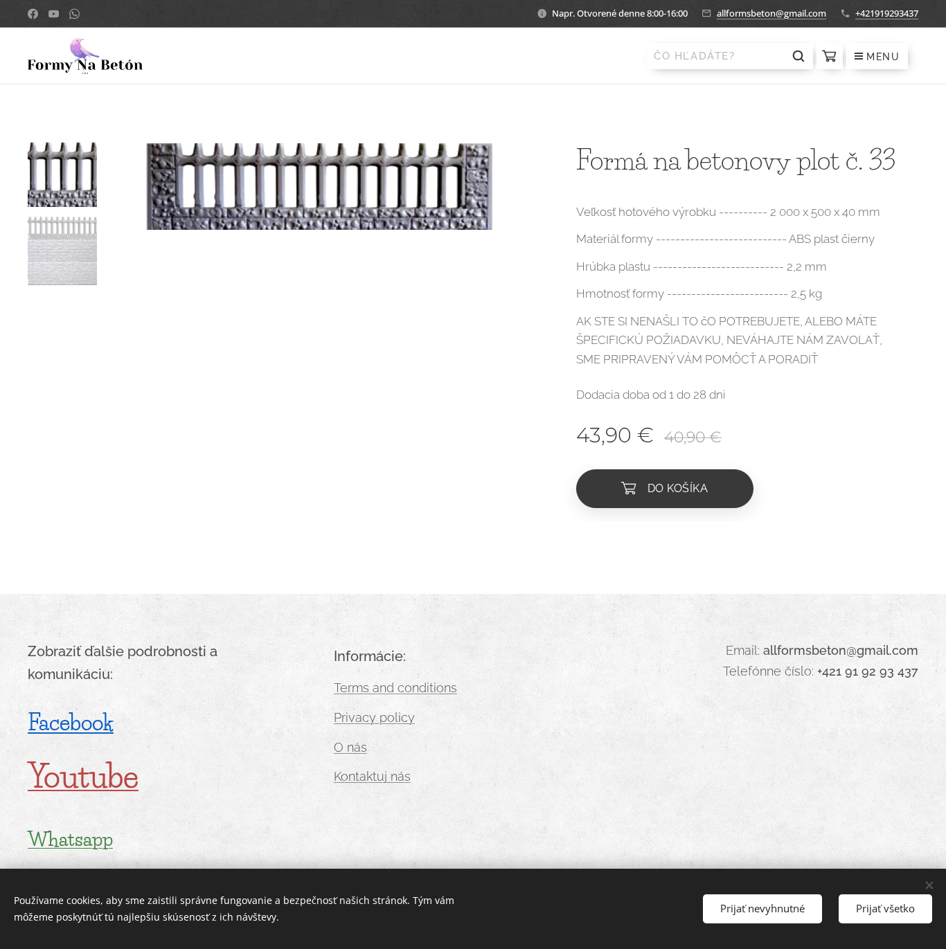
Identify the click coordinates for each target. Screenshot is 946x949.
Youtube (83, 776)
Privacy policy (374, 717)
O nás (350, 747)
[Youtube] (53, 14)
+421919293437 (886, 13)
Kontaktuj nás (372, 776)
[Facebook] (33, 14)
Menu (883, 56)
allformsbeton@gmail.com (771, 13)
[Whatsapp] (74, 14)
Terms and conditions (395, 687)
